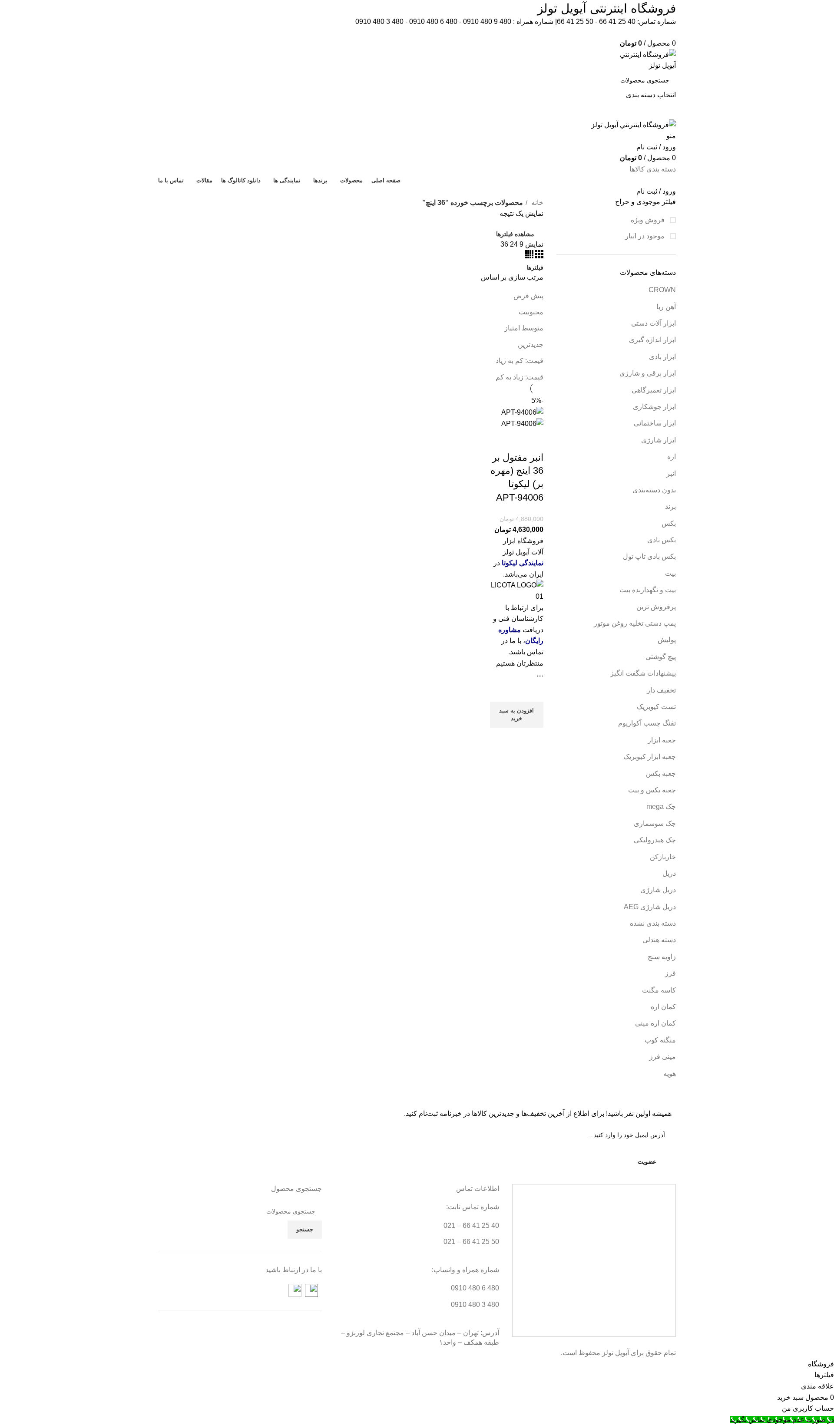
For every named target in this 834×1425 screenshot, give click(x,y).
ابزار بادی (662, 356)
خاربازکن (663, 857)
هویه (669, 1073)
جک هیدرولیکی (655, 840)
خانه (536, 202)
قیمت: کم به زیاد (519, 360)
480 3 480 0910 (379, 21)
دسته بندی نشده (653, 923)
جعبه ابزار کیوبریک (649, 756)
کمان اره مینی (655, 1023)
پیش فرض (528, 296)
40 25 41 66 (617, 21)
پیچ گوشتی (660, 656)
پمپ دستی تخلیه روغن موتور (635, 623)
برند (670, 506)
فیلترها (534, 267)
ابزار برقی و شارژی (647, 373)
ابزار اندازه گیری (652, 339)
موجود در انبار (645, 236)
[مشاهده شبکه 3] (538, 256)
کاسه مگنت (659, 990)
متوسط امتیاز (523, 328)
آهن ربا (666, 306)
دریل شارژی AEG (650, 906)
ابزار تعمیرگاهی (654, 390)
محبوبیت (531, 312)
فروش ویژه (648, 220)
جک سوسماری (655, 823)
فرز (670, 973)
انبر (671, 473)
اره (671, 456)
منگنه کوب (660, 1040)
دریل (669, 873)
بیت (670, 573)
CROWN (662, 290)
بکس (669, 523)
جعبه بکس (661, 773)
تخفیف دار (661, 690)
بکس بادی (661, 540)
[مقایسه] (532, 440)
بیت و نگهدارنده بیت (647, 590)
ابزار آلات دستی (653, 323)
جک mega (661, 806)
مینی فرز (662, 1056)
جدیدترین (530, 344)
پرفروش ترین (656, 606)
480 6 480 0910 (433, 21)
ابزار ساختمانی (655, 423)
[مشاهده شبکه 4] (529, 256)
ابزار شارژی (658, 440)
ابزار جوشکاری (654, 406)
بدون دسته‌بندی (654, 490)
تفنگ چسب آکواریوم (647, 723)
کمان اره (663, 1006)
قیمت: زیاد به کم (519, 377)
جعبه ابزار (662, 740)
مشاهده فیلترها (515, 234)
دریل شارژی (658, 890)
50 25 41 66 (575, 21)
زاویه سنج (662, 956)
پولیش (667, 639)
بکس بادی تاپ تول (649, 556)
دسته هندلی (659, 939)
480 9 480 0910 (487, 21)
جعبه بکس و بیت (652, 790)
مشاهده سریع (532, 738)
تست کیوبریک (656, 706)
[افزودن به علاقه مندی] (532, 691)
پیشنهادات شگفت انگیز (643, 673)
